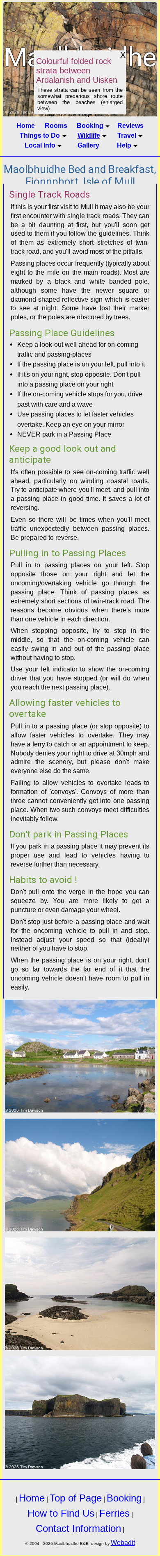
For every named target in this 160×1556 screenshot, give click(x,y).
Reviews (130, 125)
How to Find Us (60, 1513)
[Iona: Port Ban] (80, 1294)
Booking (124, 1498)
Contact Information (78, 1528)
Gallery (88, 145)
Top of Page (76, 1498)
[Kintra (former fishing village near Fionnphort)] (80, 1056)
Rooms (56, 125)
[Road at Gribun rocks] (80, 1175)
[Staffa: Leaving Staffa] (80, 1412)
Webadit (123, 1542)
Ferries (114, 1513)
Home (25, 125)
